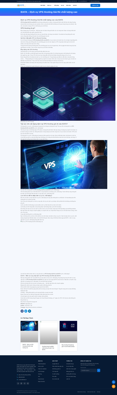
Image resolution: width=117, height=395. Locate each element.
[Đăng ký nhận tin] (98, 370)
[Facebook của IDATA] (18, 383)
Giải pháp (56, 5)
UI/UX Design (41, 371)
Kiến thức (68, 5)
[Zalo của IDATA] (28, 383)
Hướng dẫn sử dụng (71, 374)
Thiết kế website (42, 363)
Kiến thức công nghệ (71, 368)
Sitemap (98, 391)
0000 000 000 (22, 377)
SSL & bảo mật (55, 379)
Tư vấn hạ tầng (55, 374)
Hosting (40, 374)
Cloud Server (41, 379)
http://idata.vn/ (28, 303)
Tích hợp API (55, 371)
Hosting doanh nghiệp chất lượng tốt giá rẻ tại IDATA (48, 348)
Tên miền (54, 376)
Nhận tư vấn (95, 5)
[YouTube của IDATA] (24, 383)
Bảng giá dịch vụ (70, 371)
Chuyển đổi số (55, 363)
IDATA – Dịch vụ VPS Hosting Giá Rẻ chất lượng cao (28, 346)
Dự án (62, 5)
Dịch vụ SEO (41, 366)
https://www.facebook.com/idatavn (34, 307)
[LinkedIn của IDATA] (21, 383)
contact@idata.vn (23, 379)
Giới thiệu (42, 5)
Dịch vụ (49, 5)
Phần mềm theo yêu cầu (57, 366)
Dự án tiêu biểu (70, 366)
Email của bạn (83, 367)
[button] (22, 311)
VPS (39, 376)
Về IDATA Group (70, 363)
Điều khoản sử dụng (81, 391)
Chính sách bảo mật (91, 391)
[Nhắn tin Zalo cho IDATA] (113, 386)
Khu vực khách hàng (71, 376)
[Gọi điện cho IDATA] (113, 382)
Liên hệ (75, 5)
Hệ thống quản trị (56, 368)
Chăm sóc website (42, 368)
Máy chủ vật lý (41, 381)
